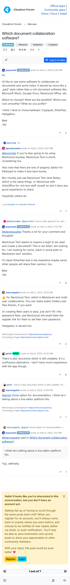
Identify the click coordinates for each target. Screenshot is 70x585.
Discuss (9, 44)
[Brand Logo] (7, 10)
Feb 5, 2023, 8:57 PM (42, 148)
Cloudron (11, 204)
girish (9, 353)
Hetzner (31, 204)
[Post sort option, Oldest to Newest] (6, 60)
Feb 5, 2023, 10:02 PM (41, 292)
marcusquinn (13, 292)
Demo (45, 13)
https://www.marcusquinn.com (35, 337)
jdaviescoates (13, 148)
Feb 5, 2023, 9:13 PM (51, 226)
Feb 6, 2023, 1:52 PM (51, 433)
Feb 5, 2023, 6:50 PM (51, 70)
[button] (4, 580)
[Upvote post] (60, 132)
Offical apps (57, 5)
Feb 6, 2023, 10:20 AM (41, 353)
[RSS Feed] (38, 49)
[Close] (64, 496)
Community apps (54, 9)
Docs (54, 13)
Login (22, 559)
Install (63, 13)
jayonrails (11, 70)
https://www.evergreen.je (40, 334)
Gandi (22, 204)
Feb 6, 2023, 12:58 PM (41, 390)
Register (10, 559)
